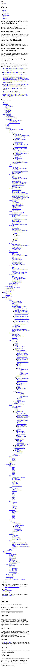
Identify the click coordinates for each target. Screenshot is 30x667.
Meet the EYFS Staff (16, 301)
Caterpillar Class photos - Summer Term (20, 324)
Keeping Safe (18, 529)
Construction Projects (16, 206)
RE (15, 391)
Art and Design (18, 450)
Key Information (7, 114)
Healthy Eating (18, 524)
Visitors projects (15, 573)
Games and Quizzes (16, 539)
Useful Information (13, 554)
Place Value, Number (22, 353)
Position (19, 376)
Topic (16, 377)
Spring (13, 459)
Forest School (12, 274)
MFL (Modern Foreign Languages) (20, 402)
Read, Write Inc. (15, 339)
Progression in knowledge (17, 172)
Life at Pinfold (9, 550)
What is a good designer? (17, 204)
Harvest (22, 393)
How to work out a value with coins (11, 72)
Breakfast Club (12, 558)
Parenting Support (13, 563)
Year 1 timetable (15, 334)
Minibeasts (19, 384)
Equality (8, 126)
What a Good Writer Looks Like (22, 153)
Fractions (19, 422)
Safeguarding (9, 119)
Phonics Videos (20, 346)
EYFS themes (15, 303)
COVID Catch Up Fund (14, 287)
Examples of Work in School (18, 273)
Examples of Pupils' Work (17, 231)
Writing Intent (18, 154)
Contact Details (9, 106)
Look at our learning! (16, 307)
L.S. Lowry (19, 451)
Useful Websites (15, 535)
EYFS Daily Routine (16, 326)
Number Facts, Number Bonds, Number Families (22, 355)
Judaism (19, 400)
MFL (10, 541)
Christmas (22, 395)
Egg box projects (15, 484)
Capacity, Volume (24, 373)
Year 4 (16, 238)
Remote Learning (10, 575)
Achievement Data (10, 116)
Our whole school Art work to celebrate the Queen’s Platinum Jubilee (20, 198)
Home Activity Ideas (10, 464)
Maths (4, 16)
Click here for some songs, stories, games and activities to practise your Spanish (20, 544)
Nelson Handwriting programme (22, 150)
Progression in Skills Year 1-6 (18, 192)
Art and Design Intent (16, 190)
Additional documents (16, 282)
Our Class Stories (15, 455)
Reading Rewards (18, 143)
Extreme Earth (20, 443)
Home (4, 10)
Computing (11, 174)
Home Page (3, 3)
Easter (21, 397)
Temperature (23, 374)
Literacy (11, 131)
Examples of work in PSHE (18, 212)
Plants (18, 386)
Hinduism (19, 398)
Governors (8, 291)
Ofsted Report (9, 115)
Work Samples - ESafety (17, 187)
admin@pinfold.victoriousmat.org (12, 587)
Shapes (18, 364)
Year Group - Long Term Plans (16, 129)
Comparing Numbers (22, 352)
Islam (13, 503)
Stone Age (19, 441)
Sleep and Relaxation (19, 525)
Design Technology (13, 200)
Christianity (19, 392)
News (4, 292)
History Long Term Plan (17, 247)
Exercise (16, 526)
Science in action (15, 173)
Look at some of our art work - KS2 (20, 196)
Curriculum (8, 128)
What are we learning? (17, 302)
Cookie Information (7, 590)
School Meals (12, 559)
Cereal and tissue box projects (18, 477)
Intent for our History (16, 244)
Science (10, 166)
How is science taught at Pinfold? (19, 168)
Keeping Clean (18, 527)
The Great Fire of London (23, 378)
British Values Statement (11, 118)
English (10, 549)
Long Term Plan (18, 152)
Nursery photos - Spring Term (21, 310)
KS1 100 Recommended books (21, 144)
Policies (8, 125)
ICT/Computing (18, 446)
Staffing (8, 107)
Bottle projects (15, 483)
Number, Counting (21, 350)
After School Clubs (13, 560)
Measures (19, 368)
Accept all (8, 612)
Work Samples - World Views (18, 264)
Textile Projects (15, 207)
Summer (13, 460)
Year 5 (16, 239)
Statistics (19, 429)
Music (10, 266)
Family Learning (9, 574)
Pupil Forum (9, 564)
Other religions (15, 508)
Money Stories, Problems (8, 91)
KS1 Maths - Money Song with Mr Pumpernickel (14, 68)
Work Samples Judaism (17, 259)
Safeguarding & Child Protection (16, 120)
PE (9, 250)
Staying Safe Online (10, 290)
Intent (13, 176)
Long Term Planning (16, 177)
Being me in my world (17, 530)
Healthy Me (14, 522)
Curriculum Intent (16, 167)
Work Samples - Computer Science (19, 182)
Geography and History (20, 439)
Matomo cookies (7, 642)
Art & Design (12, 188)
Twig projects (15, 481)
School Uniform (12, 556)
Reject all (3, 612)
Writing (13, 149)
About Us (5, 104)
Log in (2, 2)
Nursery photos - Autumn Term (21, 309)
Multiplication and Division (23, 358)
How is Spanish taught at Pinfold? (19, 219)
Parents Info (8, 553)
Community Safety (13, 121)
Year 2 (4, 14)
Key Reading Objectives (20, 139)
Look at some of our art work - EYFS (20, 193)
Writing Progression (19, 155)
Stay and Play (15, 327)
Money (4, 18)
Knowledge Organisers (17, 406)
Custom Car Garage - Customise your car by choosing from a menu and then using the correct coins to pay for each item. (15, 95)
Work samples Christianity (17, 262)
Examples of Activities (17, 281)
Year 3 (16, 236)
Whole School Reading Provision (22, 135)
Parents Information (13, 283)
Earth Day (14, 536)
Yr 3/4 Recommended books (21, 145)
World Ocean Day (16, 537)
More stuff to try (15, 511)
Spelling (16, 157)
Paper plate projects (16, 479)
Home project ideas (16, 210)
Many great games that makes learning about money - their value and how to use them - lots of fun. (16, 85)
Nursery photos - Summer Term (21, 311)
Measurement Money (22, 424)
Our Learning (6, 15)
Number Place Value (21, 413)
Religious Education (13, 252)
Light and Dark (20, 431)
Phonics (16, 345)
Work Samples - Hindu (17, 260)
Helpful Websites (18, 158)
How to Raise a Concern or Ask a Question (15, 579)
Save (13, 665)
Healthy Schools (9, 577)
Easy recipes (14, 482)
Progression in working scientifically (20, 171)
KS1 (18, 159)
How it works (12, 565)
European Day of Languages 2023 (19, 224)
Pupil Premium (9, 286)
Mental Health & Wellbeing (15, 123)
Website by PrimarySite (8, 595)
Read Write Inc (15, 305)
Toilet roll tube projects (17, 486)
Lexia (16, 140)
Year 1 (16, 233)
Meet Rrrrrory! (15, 568)
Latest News (9, 296)
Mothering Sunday (24, 396)
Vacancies (8, 111)
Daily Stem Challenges (17, 489)
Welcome (8, 105)
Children (5, 11)
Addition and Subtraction (22, 415)
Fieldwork (14, 241)
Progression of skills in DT (18, 205)
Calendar (8, 295)
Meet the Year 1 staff (16, 335)
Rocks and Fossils (21, 432)
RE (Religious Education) (20, 445)
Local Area (19, 440)
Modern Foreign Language (15, 214)
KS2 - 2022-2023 (13, 569)
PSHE (10, 211)
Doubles (19, 360)
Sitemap (5, 589)
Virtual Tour (9, 110)
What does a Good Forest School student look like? (19, 279)
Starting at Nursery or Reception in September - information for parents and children (20, 330)
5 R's (13, 532)
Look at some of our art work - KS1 (20, 195)
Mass (21, 372)
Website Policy (6, 592)
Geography (11, 225)
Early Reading (18, 134)
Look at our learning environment (19, 306)
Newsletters (8, 293)
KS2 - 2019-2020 (13, 570)
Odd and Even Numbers (22, 359)
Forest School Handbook (17, 277)
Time (18, 367)
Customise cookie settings (17, 612)
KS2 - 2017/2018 (13, 572)
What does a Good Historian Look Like (20, 245)
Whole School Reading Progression (20, 137)
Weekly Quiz (15, 488)
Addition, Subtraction (22, 357)
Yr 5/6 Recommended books (21, 147)
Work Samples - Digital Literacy (19, 183)
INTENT (14, 201)
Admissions (8, 109)
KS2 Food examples (16, 209)
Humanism (14, 506)
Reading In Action (19, 142)
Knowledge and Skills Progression (19, 272)
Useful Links (14, 454)
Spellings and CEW (19, 348)
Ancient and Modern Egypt (23, 444)
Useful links (14, 491)
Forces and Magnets (21, 434)
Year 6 (16, 240)
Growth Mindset (15, 531)
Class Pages (6, 13)
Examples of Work (16, 249)
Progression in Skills (16, 181)
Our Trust (8, 112)
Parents (5, 551)
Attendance (11, 555)
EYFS (10, 130)
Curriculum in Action (13, 284)
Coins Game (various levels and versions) (12, 74)
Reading (13, 133)
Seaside (19, 387)
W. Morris (19, 453)
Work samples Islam (16, 263)
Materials (19, 379)
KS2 (18, 161)
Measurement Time (21, 425)
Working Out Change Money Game (11, 88)
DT (9, 475)
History (10, 243)
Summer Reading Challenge (21, 148)
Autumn (13, 458)
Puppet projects (15, 478)
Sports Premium (9, 288)
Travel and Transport (21, 383)
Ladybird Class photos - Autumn (22, 312)
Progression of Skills (16, 221)
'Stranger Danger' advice (14, 561)
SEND (7, 124)
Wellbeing (11, 578)
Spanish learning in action (17, 223)
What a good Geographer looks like (19, 230)
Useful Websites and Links (18, 403)
